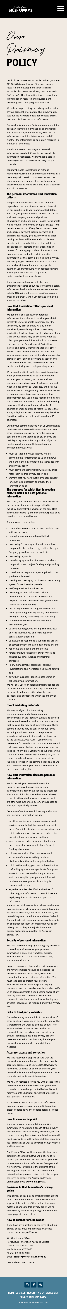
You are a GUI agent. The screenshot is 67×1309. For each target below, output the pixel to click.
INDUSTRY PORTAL (38, 1297)
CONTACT (20, 1292)
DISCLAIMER (52, 1292)
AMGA (41, 1292)
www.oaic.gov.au (35, 1181)
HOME (11, 1292)
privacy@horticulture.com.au (30, 1256)
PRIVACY (23, 1297)
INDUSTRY (31, 1292)
